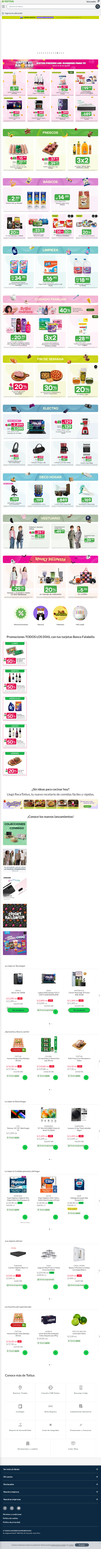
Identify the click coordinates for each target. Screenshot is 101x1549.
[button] (54, 6)
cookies (71, 1545)
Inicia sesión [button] (91, 1)
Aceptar (82, 1545)
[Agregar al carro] (55, 1011)
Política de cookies (10, 1518)
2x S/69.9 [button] (73, 1209)
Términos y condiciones (12, 1514)
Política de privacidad (11, 1522)
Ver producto (18, 1010)
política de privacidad (58, 1545)
